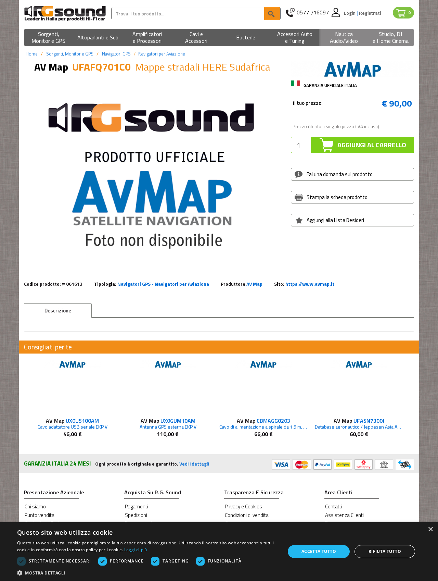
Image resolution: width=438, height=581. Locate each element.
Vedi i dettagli (194, 463)
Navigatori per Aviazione (161, 53)
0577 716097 (313, 12)
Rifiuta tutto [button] (385, 551)
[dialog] (219, 551)
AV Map (254, 283)
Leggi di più (135, 550)
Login (350, 12)
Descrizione (57, 310)
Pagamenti (136, 506)
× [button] (430, 529)
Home (32, 53)
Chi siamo (35, 506)
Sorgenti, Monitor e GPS (69, 53)
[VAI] (272, 13)
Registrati (370, 12)
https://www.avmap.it (309, 283)
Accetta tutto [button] (318, 551)
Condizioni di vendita (247, 515)
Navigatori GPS (116, 53)
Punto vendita (39, 515)
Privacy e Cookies (243, 506)
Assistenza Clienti (344, 515)
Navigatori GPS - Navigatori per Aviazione (163, 283)
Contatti (333, 506)
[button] (49, 37)
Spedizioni (136, 515)
